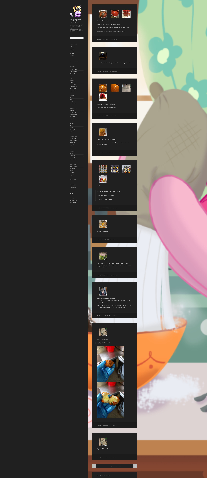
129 (120, 466)
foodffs (98, 186)
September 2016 (73, 114)
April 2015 (72, 151)
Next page (135, 466)
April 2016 (72, 125)
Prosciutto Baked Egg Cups (108, 191)
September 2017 (73, 91)
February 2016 (73, 129)
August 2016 (72, 116)
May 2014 (72, 175)
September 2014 (73, 166)
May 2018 (72, 78)
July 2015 (72, 144)
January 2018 (73, 84)
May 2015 (72, 149)
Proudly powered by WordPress (103, 475)
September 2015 (73, 140)
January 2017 (73, 106)
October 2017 (73, 88)
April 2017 (72, 99)
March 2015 (72, 153)
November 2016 (73, 110)
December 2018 (73, 69)
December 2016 (73, 108)
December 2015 (73, 134)
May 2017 (72, 97)
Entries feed (72, 198)
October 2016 (73, 112)
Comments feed (73, 200)
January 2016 (73, 131)
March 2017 (72, 101)
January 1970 (73, 179)
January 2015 (73, 157)
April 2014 (72, 177)
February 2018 (73, 82)
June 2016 (72, 121)
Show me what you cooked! (104, 199)
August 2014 (72, 168)
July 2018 (72, 75)
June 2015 (72, 147)
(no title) (72, 48)
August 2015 (72, 142)
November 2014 (73, 162)
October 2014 (73, 164)
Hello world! (72, 46)
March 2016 (72, 127)
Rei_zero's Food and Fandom (75, 20)
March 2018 (72, 80)
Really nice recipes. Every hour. (105, 195)
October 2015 (73, 138)
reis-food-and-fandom (102, 339)
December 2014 (73, 159)
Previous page (94, 466)
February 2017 (73, 103)
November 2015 (73, 136)
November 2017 (73, 86)
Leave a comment (113, 39)
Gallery (99, 39)
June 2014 (72, 172)
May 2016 (72, 123)
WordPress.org (73, 202)
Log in (71, 195)
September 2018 (73, 71)
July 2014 (72, 170)
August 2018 (72, 73)
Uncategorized (73, 187)
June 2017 (72, 95)
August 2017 (72, 93)
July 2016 (72, 119)
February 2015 (73, 155)
